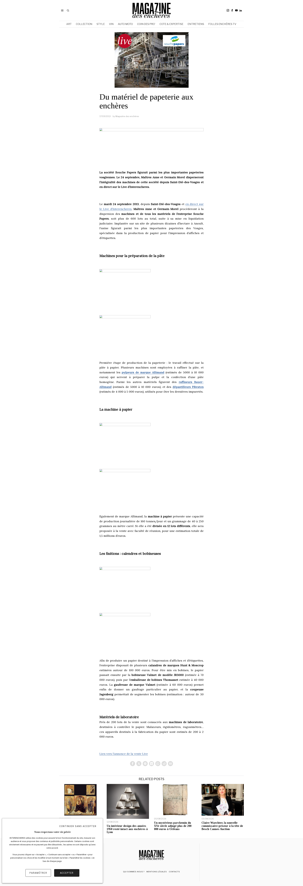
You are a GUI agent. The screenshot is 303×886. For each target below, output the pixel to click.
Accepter (66, 872)
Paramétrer (38, 872)
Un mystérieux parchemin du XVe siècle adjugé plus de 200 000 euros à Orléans (172, 826)
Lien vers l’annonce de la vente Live (123, 754)
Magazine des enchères (127, 116)
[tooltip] (228, 10)
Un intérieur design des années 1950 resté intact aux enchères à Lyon (127, 829)
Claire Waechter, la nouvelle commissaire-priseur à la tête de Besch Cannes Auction (222, 826)
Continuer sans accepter (77, 826)
